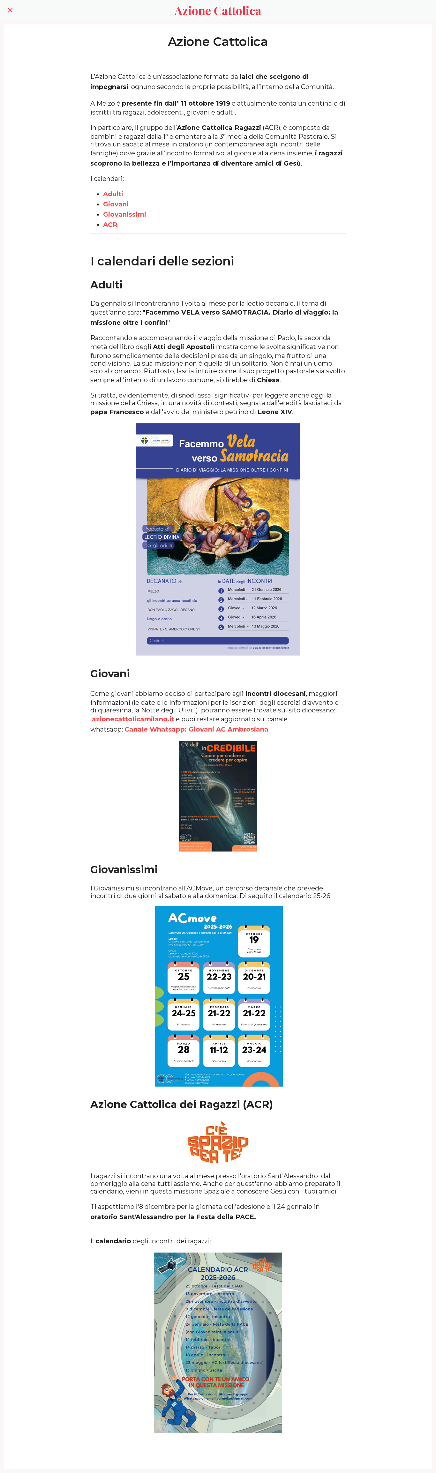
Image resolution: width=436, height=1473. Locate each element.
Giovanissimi (124, 214)
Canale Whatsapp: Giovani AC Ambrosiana (196, 729)
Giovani (116, 204)
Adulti (113, 194)
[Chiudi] (10, 10)
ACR (110, 224)
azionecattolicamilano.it (133, 719)
